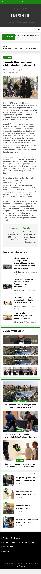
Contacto (6, 551)
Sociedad (7, 57)
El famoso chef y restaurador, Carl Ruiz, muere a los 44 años (23, 315)
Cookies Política (8, 547)
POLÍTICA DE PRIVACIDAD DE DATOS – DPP (18, 542)
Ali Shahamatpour (21, 272)
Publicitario (20, 525)
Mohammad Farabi (11, 70)
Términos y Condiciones (11, 538)
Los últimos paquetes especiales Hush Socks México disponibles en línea (18, 2)
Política (16, 401)
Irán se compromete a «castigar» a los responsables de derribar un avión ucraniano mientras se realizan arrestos (25, 263)
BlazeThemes (20, 566)
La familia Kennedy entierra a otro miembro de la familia (27, 508)
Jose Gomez (19, 322)
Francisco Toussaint (21, 290)
